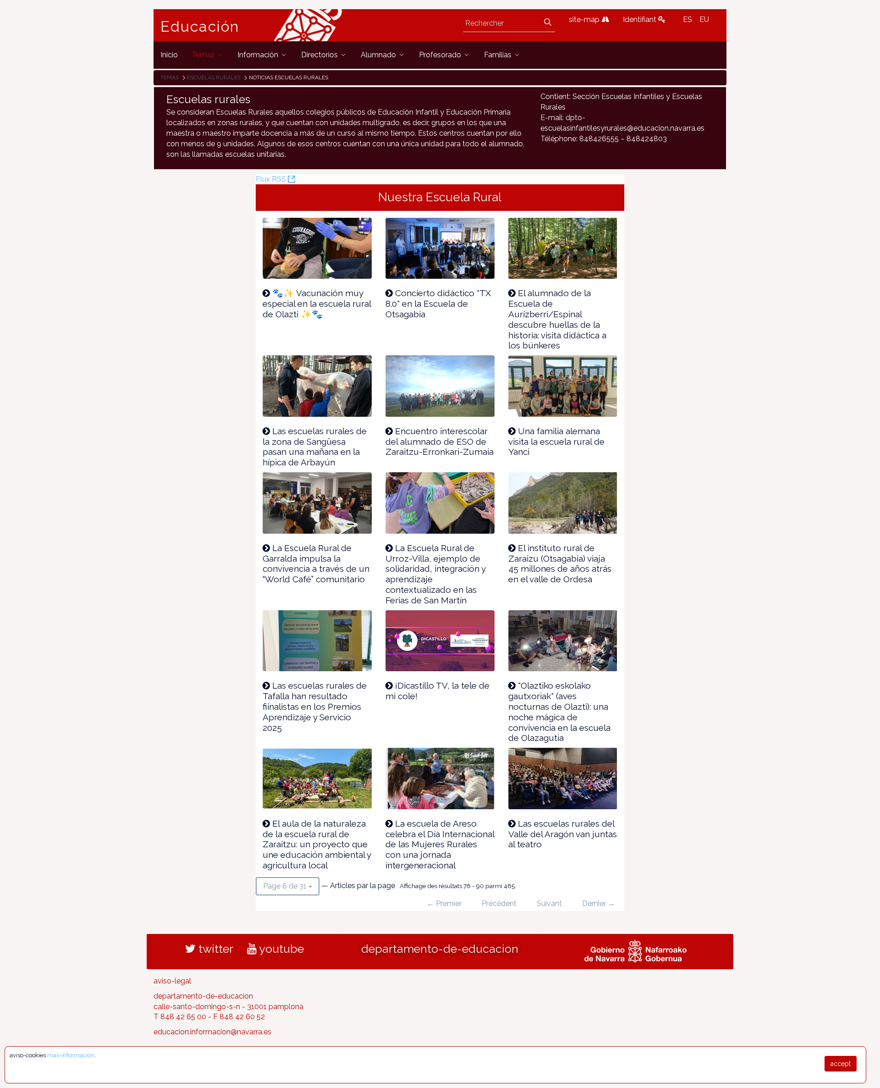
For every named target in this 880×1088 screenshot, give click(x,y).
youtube (280, 948)
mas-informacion (70, 1055)
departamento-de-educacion (439, 948)
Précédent (499, 903)
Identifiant (640, 19)
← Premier (444, 903)
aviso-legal (172, 981)
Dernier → (598, 903)
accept (840, 1063)
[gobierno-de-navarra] (635, 949)
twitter (214, 948)
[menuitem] (169, 54)
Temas (169, 77)
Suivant (549, 903)
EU (704, 19)
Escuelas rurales (214, 77)
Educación (199, 26)
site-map (585, 19)
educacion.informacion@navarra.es (212, 1031)
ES (687, 19)
